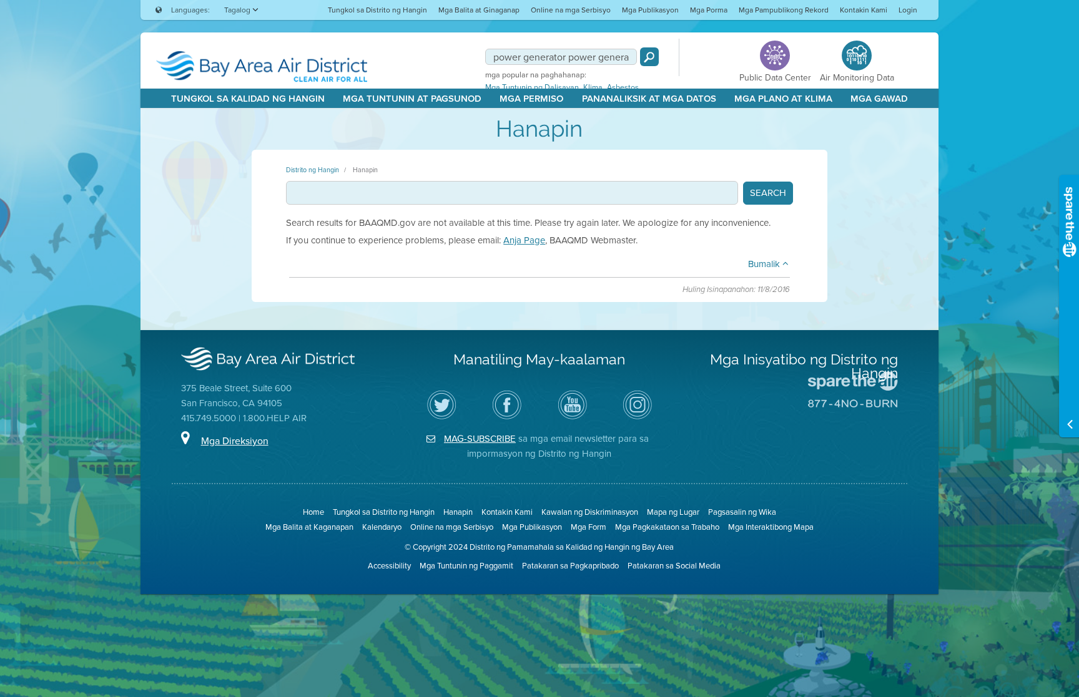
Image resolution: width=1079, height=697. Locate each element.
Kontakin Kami (863, 10)
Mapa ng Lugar (673, 512)
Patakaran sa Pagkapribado (570, 566)
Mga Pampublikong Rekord (784, 10)
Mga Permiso (531, 98)
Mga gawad (879, 98)
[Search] (649, 56)
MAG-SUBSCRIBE (480, 439)
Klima (593, 87)
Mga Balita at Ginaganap (479, 10)
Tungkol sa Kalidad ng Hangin (248, 98)
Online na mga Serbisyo (571, 10)
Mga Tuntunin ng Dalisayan (532, 87)
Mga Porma (708, 10)
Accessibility (389, 566)
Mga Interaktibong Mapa (771, 527)
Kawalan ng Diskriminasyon (589, 512)
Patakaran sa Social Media (674, 566)
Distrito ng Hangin (312, 170)
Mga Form (588, 527)
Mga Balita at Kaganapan (309, 527)
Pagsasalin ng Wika (742, 512)
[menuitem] (377, 9)
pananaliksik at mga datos (649, 98)
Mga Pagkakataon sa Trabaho (667, 527)
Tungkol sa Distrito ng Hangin (377, 10)
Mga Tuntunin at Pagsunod (412, 98)
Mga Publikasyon (650, 10)
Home (313, 512)
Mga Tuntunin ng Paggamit (466, 566)
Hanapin (365, 170)
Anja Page (524, 240)
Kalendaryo (382, 527)
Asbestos (623, 87)
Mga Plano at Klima (783, 98)
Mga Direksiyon (235, 441)
